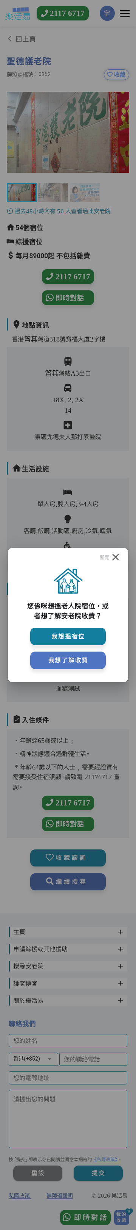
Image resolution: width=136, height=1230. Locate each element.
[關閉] (116, 557)
